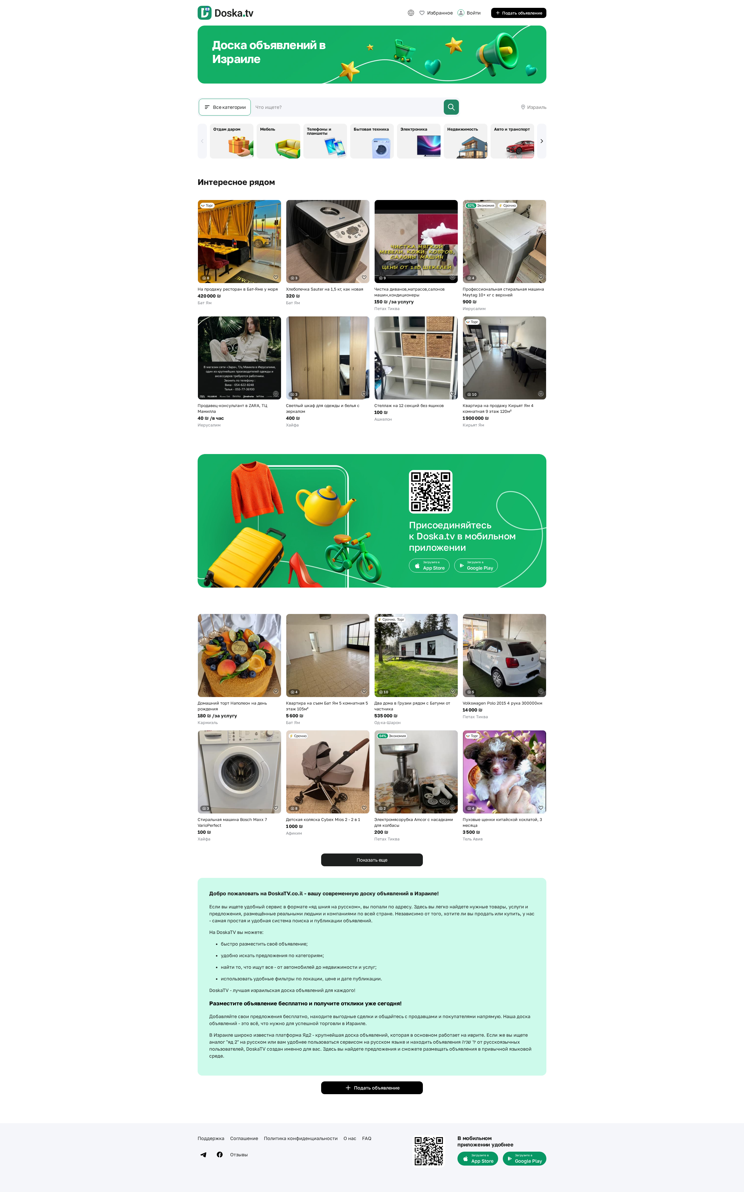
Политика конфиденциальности (301, 1138)
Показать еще (372, 860)
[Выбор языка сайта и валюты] (410, 12)
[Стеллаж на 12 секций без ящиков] (416, 369)
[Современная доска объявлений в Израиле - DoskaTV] (225, 13)
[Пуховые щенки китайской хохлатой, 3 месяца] (504, 786)
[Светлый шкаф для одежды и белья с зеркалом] (328, 372)
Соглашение (244, 1138)
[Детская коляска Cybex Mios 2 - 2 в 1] (328, 783)
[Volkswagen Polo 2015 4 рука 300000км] (504, 667)
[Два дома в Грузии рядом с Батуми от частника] (416, 669)
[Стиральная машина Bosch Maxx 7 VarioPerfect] (239, 786)
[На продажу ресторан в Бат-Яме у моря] (239, 253)
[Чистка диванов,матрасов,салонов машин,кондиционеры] (416, 255)
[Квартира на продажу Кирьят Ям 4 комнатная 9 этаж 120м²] (504, 372)
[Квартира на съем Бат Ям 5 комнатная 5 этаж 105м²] (328, 669)
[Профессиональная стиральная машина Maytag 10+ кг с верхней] (504, 255)
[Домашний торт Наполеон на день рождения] (239, 669)
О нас (350, 1138)
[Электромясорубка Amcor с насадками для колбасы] (416, 786)
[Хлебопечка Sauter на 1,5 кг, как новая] (328, 253)
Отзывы (239, 1154)
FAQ (366, 1138)
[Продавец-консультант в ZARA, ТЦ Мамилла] (239, 372)
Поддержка (211, 1138)
